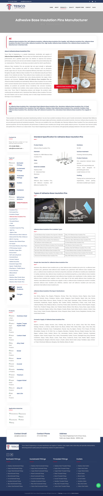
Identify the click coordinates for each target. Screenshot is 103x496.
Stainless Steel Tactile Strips (17, 279)
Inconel (19, 364)
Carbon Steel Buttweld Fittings (15, 486)
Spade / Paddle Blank (15, 266)
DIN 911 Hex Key (14, 239)
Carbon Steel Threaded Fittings (62, 486)
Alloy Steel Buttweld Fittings (14, 483)
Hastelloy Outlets (82, 481)
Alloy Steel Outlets (82, 483)
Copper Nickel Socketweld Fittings (39, 471)
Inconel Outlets (81, 478)
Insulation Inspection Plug (17, 228)
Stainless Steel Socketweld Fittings (39, 466)
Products (63, 7)
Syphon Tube (13, 232)
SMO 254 (20, 393)
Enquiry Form (80, 7)
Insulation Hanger (14, 214)
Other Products (22, 203)
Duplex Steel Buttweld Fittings (15, 468)
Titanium (20, 375)
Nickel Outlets (81, 473)
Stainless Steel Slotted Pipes (17, 241)
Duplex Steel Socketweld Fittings (39, 468)
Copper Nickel (21, 380)
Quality (71, 7)
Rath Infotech (75, 493)
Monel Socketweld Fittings (37, 476)
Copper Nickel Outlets (83, 471)
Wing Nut (12, 225)
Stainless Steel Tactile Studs (17, 277)
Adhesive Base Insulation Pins (18, 216)
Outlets (19, 183)
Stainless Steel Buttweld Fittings (16, 466)
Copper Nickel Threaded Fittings (62, 471)
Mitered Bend (13, 273)
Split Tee (12, 230)
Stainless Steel (22, 316)
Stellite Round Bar (14, 261)
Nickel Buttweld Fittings (13, 473)
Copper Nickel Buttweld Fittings (15, 471)
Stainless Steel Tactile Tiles (17, 282)
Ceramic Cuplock (14, 259)
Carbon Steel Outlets (83, 486)
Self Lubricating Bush (15, 255)
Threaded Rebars (14, 221)
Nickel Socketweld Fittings (37, 473)
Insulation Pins (13, 210)
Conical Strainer (14, 270)
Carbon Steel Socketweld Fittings (39, 486)
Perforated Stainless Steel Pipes (18, 246)
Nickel (19, 351)
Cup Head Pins (13, 219)
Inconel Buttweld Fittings (14, 478)
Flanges (19, 294)
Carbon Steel (21, 335)
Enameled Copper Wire (16, 264)
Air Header (12, 243)
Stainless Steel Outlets (83, 466)
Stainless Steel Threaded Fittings (63, 466)
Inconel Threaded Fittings (61, 478)
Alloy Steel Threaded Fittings (62, 483)
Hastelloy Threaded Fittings (61, 481)
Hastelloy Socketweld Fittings (38, 481)
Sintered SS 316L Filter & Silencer (19, 237)
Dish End (12, 275)
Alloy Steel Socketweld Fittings (38, 483)
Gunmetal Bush (14, 257)
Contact (88, 7)
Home (51, 7)
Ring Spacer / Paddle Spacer (17, 268)
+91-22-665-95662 (12, 1)
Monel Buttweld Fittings (13, 476)
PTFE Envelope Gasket (15, 248)
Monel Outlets (81, 476)
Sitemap (60, 493)
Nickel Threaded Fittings (60, 473)
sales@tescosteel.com (26, 1)
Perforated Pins (14, 212)
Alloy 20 (19, 388)
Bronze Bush (13, 252)
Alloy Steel (20, 343)
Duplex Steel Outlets (83, 468)
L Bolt (11, 223)
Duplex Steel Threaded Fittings (62, 468)
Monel (19, 358)
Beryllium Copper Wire (15, 250)
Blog (94, 7)
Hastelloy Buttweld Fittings (14, 481)
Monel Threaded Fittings (60, 476)
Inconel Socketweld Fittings (38, 478)
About (57, 7)
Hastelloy (20, 369)
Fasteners (20, 190)
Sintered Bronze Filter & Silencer (18, 234)
